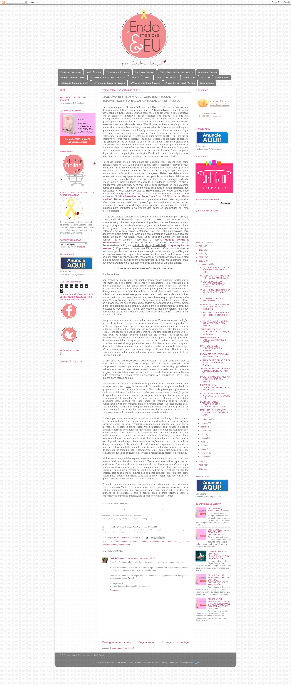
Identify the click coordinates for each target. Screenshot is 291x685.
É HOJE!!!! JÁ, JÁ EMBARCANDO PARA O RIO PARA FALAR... (214, 387)
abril (203, 445)
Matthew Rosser (207, 72)
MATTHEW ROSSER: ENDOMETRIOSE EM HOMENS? (211, 348)
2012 (201, 461)
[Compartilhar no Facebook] (160, 537)
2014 (201, 257)
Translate (81, 247)
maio (203, 442)
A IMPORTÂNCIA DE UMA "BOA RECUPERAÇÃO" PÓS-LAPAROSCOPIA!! (218, 555)
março (204, 449)
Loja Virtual (207, 83)
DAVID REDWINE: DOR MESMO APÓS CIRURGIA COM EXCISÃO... (215, 379)
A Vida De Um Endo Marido (180, 83)
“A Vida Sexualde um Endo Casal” (135, 196)
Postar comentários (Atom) (122, 648)
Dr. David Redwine (144, 72)
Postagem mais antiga (175, 642)
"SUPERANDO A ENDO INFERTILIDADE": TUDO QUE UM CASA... (215, 331)
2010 (201, 469)
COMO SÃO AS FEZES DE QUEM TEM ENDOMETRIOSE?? (218, 532)
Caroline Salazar (70, 72)
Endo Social (221, 77)
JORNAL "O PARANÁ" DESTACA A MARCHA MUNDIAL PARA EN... (215, 371)
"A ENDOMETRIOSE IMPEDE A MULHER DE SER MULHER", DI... (214, 315)
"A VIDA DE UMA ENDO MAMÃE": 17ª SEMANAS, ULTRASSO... (213, 284)
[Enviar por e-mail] (152, 537)
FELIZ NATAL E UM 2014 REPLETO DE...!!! (211, 299)
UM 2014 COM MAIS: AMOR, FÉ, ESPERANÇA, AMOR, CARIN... (215, 277)
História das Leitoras (118, 72)
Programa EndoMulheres (74, 83)
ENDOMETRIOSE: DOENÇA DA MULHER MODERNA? (214, 355)
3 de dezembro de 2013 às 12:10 (140, 558)
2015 (201, 254)
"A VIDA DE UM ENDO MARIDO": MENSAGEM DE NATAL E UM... (215, 292)
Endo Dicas (189, 77)
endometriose (124, 545)
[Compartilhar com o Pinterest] (163, 537)
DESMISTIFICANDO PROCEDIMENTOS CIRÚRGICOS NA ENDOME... (214, 404)
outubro (204, 423)
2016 (201, 250)
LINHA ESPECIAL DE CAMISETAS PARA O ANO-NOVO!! (213, 340)
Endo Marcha (93, 72)
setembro (205, 427)
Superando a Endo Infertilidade (107, 77)
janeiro (204, 457)
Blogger (195, 662)
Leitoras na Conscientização (109, 83)
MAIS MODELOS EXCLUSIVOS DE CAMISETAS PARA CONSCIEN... (214, 307)
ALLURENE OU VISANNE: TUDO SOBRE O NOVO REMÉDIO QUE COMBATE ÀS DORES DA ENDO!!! (219, 603)
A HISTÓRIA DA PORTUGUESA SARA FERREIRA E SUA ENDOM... (214, 323)
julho (203, 434)
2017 (201, 246)
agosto (204, 431)
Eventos (135, 77)
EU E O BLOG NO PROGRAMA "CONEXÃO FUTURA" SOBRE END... (215, 396)
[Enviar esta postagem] (147, 537)
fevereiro (205, 453)
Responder (114, 590)
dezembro (205, 264)
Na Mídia (205, 77)
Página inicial (146, 642)
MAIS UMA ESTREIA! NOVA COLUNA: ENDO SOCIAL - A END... (214, 412)
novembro (205, 419)
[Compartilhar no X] (158, 537)
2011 (201, 465)
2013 (201, 261)
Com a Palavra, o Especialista (176, 72)
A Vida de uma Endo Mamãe (145, 83)
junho (203, 438)
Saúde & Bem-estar (167, 77)
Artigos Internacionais (72, 77)
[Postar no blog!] (155, 537)
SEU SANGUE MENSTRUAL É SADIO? (219, 509)
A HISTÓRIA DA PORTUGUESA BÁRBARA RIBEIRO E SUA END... (214, 269)
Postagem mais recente (116, 642)
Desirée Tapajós (117, 558)
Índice (147, 77)
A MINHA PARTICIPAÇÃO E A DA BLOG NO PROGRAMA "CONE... (215, 362)
